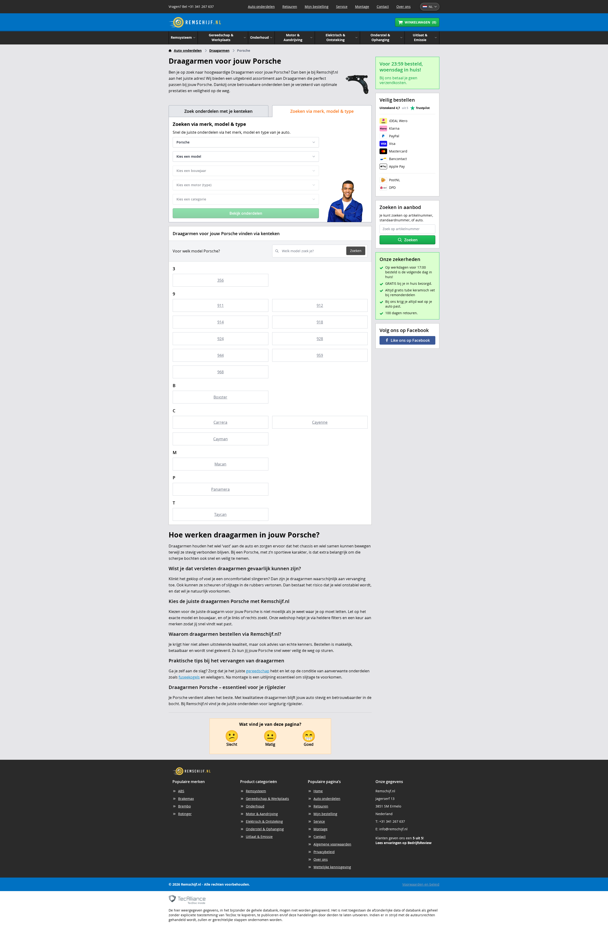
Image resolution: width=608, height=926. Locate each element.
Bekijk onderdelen (245, 213)
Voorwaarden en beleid (420, 884)
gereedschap (257, 671)
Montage (362, 6)
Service (341, 6)
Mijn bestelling (316, 6)
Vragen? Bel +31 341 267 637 (191, 6)
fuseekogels (189, 677)
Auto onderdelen (261, 6)
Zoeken (355, 250)
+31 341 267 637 (392, 821)
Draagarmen (219, 50)
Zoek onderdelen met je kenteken (218, 111)
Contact (383, 6)
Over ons (403, 6)
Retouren (289, 6)
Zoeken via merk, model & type (322, 111)
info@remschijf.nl (393, 829)
